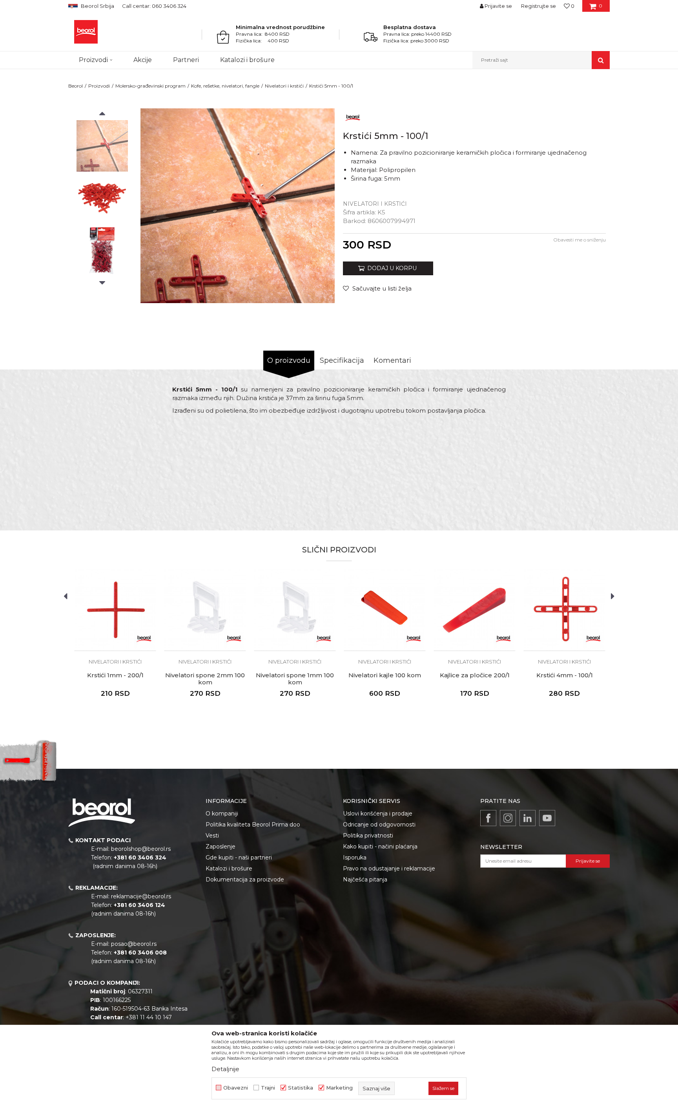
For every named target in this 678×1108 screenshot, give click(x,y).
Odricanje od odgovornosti (379, 824)
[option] (102, 146)
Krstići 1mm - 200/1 (115, 675)
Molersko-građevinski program (150, 86)
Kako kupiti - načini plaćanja (380, 846)
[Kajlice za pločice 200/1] (474, 610)
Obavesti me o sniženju (579, 240)
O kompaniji (222, 813)
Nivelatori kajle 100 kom (384, 675)
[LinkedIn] (527, 818)
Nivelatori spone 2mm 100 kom (205, 679)
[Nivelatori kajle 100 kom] (384, 610)
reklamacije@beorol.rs (141, 896)
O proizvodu (288, 360)
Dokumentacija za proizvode (245, 879)
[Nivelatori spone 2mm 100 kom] (205, 610)
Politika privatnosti (368, 835)
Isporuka (354, 857)
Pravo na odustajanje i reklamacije (389, 868)
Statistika (300, 1088)
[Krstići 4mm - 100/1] (564, 610)
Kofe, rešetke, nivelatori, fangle (225, 86)
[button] (541, 60)
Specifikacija (342, 360)
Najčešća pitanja (365, 879)
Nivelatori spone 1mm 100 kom (295, 679)
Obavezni (235, 1088)
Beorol (75, 86)
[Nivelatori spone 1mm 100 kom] (294, 610)
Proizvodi (99, 86)
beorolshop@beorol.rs (141, 848)
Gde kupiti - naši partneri (239, 857)
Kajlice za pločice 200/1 (475, 675)
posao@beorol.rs (134, 943)
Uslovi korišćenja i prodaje (377, 813)
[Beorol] (86, 32)
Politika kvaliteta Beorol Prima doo (253, 824)
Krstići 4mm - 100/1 (564, 675)
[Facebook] (488, 818)
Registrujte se (538, 6)
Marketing (339, 1088)
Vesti (212, 835)
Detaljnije (225, 1069)
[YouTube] (547, 818)
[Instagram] (508, 818)
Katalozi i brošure (229, 868)
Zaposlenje (220, 846)
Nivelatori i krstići (284, 86)
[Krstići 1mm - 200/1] (115, 610)
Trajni (268, 1088)
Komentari (392, 360)
